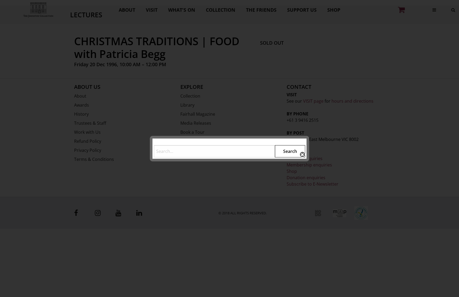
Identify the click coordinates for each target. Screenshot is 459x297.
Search (290, 151)
